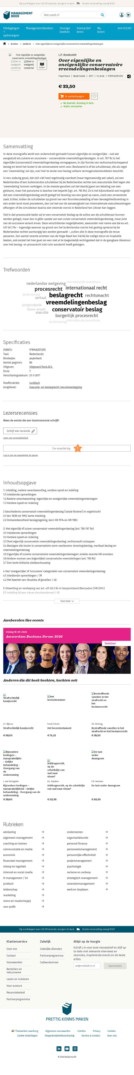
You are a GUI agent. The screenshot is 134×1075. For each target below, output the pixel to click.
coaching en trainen (15, 843)
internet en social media (18, 872)
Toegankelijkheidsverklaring (59, 1035)
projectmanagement (79, 860)
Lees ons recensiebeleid (15, 438)
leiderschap (10, 889)
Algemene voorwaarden (57, 1031)
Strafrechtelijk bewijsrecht (18, 728)
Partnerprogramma (18, 999)
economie (9, 855)
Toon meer (65, 601)
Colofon (81, 1031)
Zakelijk (45, 941)
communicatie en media (18, 849)
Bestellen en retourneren (14, 971)
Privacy (96, 1031)
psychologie (74, 866)
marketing (9, 895)
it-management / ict (15, 878)
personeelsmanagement (82, 849)
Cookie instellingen (27, 1035)
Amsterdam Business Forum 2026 (34, 637)
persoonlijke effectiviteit (81, 855)
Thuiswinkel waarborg (27, 1031)
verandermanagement (80, 883)
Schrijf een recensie (18, 430)
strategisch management (82, 878)
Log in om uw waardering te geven (20, 455)
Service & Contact (91, 1035)
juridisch (8, 883)
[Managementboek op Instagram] (75, 1048)
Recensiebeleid (16, 992)
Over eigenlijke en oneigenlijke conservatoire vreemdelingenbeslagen (69, 44)
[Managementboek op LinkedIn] (59, 1048)
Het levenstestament (59, 728)
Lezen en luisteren (18, 979)
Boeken (14, 44)
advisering (9, 832)
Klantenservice (17, 941)
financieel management (17, 860)
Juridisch (27, 44)
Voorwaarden (14, 962)
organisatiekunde (77, 837)
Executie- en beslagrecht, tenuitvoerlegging (55, 387)
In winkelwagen (74, 96)
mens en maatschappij (17, 901)
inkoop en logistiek (14, 866)
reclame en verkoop (79, 872)
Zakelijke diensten (51, 948)
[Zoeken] (102, 15)
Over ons (12, 948)
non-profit (9, 906)
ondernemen (75, 832)
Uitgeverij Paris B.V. (41, 366)
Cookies (112, 1031)
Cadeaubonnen (49, 962)
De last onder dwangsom (106, 785)
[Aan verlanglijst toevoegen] (94, 96)
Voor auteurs (14, 985)
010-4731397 (125, 28)
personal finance (77, 843)
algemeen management (18, 837)
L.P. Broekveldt (67, 54)
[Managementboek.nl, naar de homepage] (18, 18)
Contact (11, 955)
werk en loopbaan (77, 889)
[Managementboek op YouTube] (67, 1048)
